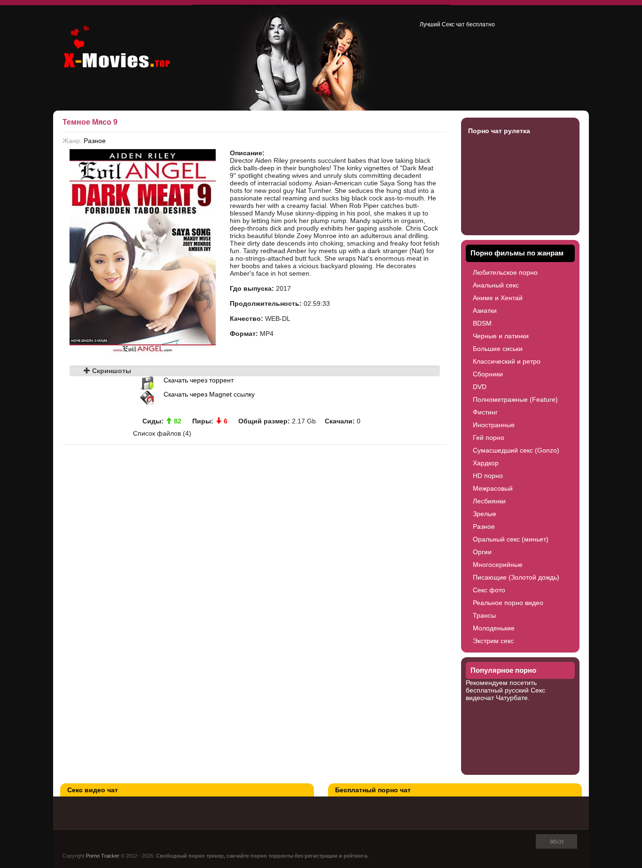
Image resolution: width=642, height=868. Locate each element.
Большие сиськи (498, 348)
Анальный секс (496, 285)
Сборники (488, 374)
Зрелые (484, 514)
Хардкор (486, 463)
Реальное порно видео (508, 602)
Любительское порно (505, 272)
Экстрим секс (493, 641)
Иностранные (494, 425)
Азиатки (485, 310)
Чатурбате (512, 697)
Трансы (484, 615)
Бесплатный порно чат (373, 790)
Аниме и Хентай (498, 298)
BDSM (482, 323)
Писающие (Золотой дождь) (516, 577)
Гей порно (488, 437)
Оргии (482, 552)
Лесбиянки (489, 501)
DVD (479, 386)
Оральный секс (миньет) (510, 539)
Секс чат (453, 24)
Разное (95, 140)
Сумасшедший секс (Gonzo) (516, 450)
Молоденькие (494, 628)
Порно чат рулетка (499, 131)
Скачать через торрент (199, 380)
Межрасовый (493, 488)
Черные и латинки (501, 336)
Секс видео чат (92, 790)
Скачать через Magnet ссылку (209, 394)
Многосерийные (498, 564)
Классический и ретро (506, 361)
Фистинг (485, 412)
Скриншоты (110, 370)
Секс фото (489, 590)
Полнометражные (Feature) (515, 399)
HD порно (488, 475)
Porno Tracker (102, 856)
